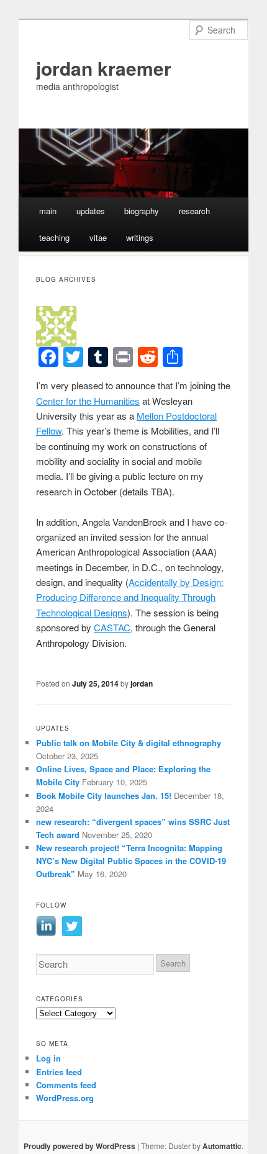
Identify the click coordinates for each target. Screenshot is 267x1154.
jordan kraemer (103, 68)
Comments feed (66, 1085)
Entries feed (59, 1072)
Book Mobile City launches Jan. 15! (103, 795)
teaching (54, 237)
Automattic (222, 1146)
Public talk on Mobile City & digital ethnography (128, 743)
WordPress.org (65, 1098)
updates (90, 211)
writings (139, 237)
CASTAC (112, 627)
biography (141, 211)
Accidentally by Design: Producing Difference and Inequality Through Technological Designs (130, 597)
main (48, 211)
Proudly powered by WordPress (79, 1146)
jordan (141, 683)
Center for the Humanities (88, 400)
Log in (48, 1058)
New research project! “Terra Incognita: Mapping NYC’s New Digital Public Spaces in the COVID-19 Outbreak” (131, 861)
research (194, 211)
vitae (98, 237)
